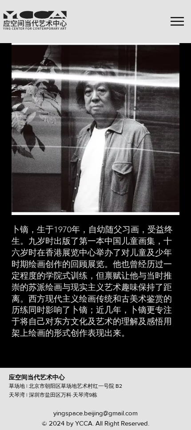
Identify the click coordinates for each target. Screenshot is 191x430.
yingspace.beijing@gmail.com (95, 413)
